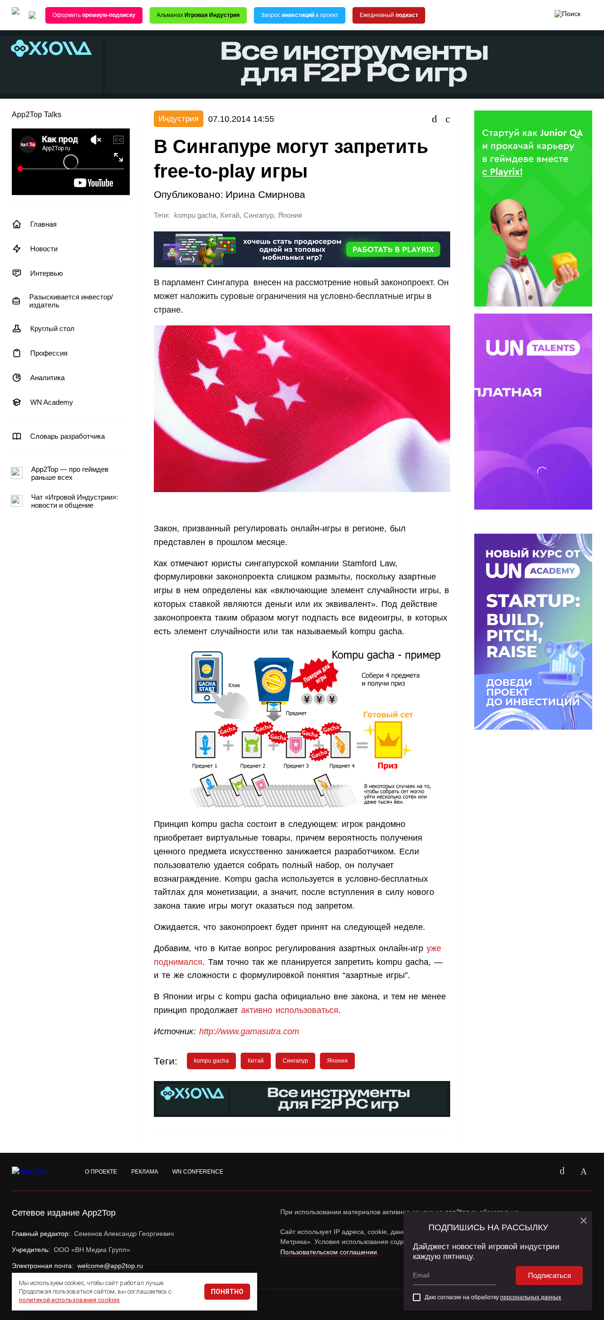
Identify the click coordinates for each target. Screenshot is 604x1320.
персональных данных (530, 1297)
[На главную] (15, 15)
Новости (44, 249)
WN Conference (197, 1171)
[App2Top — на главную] (38, 1172)
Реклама (144, 1171)
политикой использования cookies (69, 1299)
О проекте (101, 1171)
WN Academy (51, 402)
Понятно (227, 1291)
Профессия (48, 353)
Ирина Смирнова (265, 194)
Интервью (46, 273)
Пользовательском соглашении (328, 1252)
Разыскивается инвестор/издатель (71, 301)
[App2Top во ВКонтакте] (562, 1171)
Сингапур (258, 215)
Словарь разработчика (67, 436)
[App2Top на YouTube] (540, 1171)
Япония (290, 215)
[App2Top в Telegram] (583, 1171)
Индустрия (179, 118)
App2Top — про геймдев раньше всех (70, 473)
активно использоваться (289, 1010)
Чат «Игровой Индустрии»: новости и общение (74, 501)
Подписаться (549, 1275)
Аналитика (47, 378)
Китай (229, 215)
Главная (43, 224)
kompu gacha (195, 215)
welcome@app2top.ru (110, 1265)
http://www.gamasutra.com (249, 1031)
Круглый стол (52, 328)
